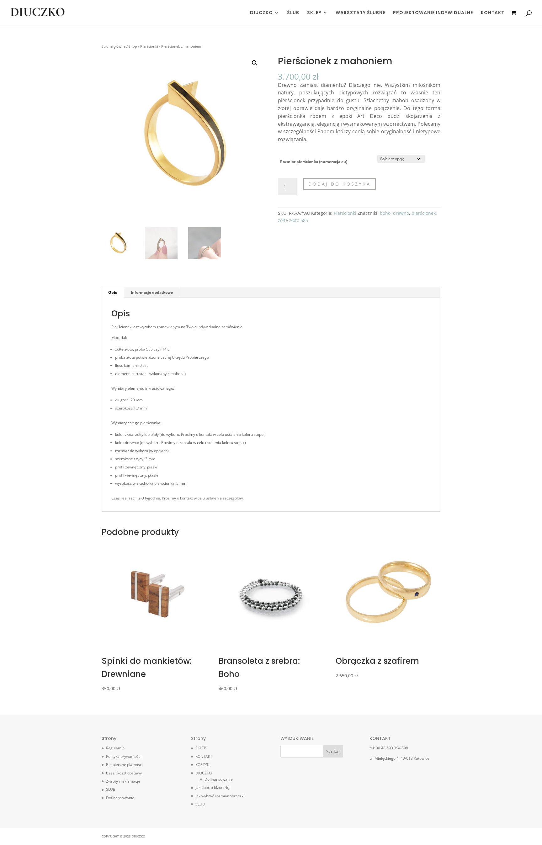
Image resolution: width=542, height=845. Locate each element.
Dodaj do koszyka (339, 184)
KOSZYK (202, 764)
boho (385, 213)
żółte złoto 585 (293, 220)
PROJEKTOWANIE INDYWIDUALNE (433, 13)
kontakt (205, 434)
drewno (401, 213)
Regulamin (115, 748)
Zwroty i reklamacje (123, 781)
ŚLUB (293, 13)
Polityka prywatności (123, 756)
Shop (133, 46)
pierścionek (424, 213)
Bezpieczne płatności (124, 764)
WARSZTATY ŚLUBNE (360, 13)
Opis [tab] (112, 292)
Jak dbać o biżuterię (212, 787)
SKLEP (314, 13)
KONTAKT (492, 13)
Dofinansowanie (120, 797)
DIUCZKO (261, 13)
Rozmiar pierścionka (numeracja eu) (313, 161)
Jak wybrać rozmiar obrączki (219, 796)
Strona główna (113, 46)
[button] (254, 63)
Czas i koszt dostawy (124, 773)
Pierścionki (149, 46)
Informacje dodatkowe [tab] (152, 292)
